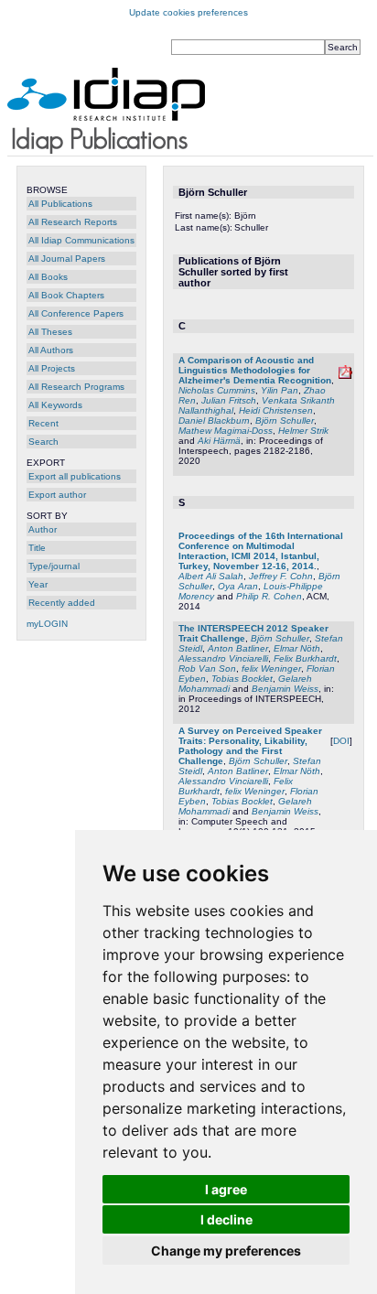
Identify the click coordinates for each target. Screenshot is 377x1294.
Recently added (61, 603)
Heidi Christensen (276, 410)
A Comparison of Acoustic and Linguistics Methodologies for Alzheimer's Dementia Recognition (254, 370)
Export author (57, 495)
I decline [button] (226, 1219)
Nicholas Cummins (216, 390)
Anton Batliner (238, 648)
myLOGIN (47, 624)
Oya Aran (238, 586)
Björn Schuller (284, 420)
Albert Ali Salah (210, 576)
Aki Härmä (219, 441)
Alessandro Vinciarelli (223, 658)
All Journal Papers (66, 258)
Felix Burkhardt (305, 658)
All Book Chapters (66, 295)
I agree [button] (226, 1189)
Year (38, 584)
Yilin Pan (279, 390)
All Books (48, 277)
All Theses (50, 332)
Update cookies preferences (188, 12)
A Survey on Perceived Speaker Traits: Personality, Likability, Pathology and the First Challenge (250, 746)
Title (37, 548)
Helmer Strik (303, 431)
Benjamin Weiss (285, 689)
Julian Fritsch (228, 400)
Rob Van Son (207, 668)
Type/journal (54, 566)
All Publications (60, 204)
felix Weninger (271, 668)
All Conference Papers (76, 313)
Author (42, 529)
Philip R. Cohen (269, 596)
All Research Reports (72, 222)
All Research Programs (76, 387)
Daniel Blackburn (214, 420)
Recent (43, 423)
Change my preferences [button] (226, 1250)
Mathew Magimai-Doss (225, 431)
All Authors (50, 350)
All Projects (51, 368)
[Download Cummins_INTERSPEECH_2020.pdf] (345, 376)
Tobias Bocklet (242, 679)
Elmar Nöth (297, 648)
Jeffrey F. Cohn (281, 576)
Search (43, 442)
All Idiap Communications (81, 240)
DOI (341, 741)
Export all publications (74, 476)
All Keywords (55, 405)
